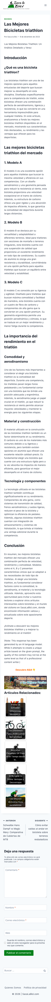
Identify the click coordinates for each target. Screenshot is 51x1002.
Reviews (8, 19)
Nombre (10, 907)
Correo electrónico (15, 920)
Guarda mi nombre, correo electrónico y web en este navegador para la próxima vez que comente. (26, 943)
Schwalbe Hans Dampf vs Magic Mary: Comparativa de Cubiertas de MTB (13, 830)
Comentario (12, 870)
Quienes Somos (13, 987)
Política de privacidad (35, 987)
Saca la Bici (12, 37)
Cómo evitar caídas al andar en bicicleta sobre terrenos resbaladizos (38, 830)
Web (7, 933)
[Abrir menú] (45, 5)
